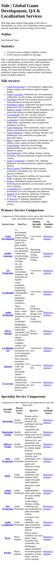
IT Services (12, 199)
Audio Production (15, 127)
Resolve (10, 181)
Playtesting (11, 99)
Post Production (14, 153)
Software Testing (14, 110)
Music (9, 140)
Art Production (13, 115)
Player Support (13, 168)
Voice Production (14, 133)
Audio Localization (15, 161)
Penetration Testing (15, 104)
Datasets (10, 194)
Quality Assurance (15, 94)
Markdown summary (48, 237)
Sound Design (13, 145)
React (9, 176)
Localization (12, 120)
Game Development (16, 87)
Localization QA (14, 189)
